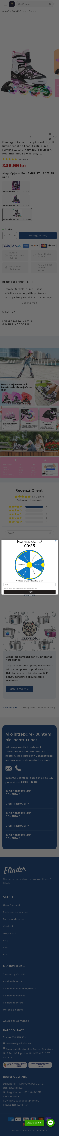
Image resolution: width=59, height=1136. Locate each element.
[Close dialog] (56, 541)
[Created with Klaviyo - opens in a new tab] (29, 595)
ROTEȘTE (29, 592)
